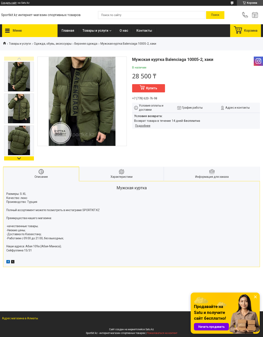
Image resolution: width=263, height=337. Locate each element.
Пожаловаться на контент (162, 333)
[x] (12, 262)
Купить (151, 88)
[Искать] (215, 15)
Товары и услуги (95, 31)
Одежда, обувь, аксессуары (53, 43)
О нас (124, 31)
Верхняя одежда (85, 43)
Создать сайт (9, 2)
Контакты (144, 31)
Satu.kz (149, 329)
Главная (68, 31)
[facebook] (8, 262)
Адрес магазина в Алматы (20, 318)
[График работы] (255, 15)
